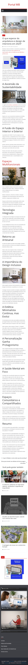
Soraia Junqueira (15, 46)
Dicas (4, 35)
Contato (3, 640)
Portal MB (14, 4)
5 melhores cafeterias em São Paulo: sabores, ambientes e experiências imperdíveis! (13, 486)
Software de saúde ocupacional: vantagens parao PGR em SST (12, 605)
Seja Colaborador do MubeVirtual (8, 649)
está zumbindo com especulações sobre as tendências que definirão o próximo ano (13, 52)
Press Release (4, 646)
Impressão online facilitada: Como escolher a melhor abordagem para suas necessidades (13, 625)
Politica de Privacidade (6, 643)
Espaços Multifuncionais (11, 162)
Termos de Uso (4, 651)
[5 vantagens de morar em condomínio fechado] (14, 526)
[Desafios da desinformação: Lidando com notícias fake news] (14, 496)
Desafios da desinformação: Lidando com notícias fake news (13, 517)
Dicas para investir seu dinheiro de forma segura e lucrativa (13, 462)
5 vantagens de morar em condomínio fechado (13, 546)
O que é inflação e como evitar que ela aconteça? (15, 458)
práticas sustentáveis (13, 105)
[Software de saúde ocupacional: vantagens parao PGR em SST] (14, 600)
